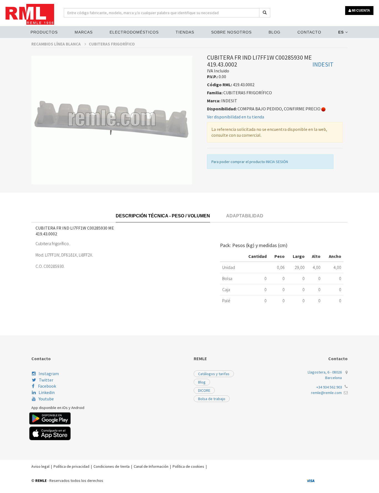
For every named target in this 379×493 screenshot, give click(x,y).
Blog (275, 32)
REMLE (41, 480)
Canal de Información (151, 466)
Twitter (46, 380)
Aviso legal (40, 466)
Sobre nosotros (231, 32)
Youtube (46, 398)
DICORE (204, 390)
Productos (44, 32)
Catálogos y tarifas (213, 373)
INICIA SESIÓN (277, 161)
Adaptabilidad (244, 216)
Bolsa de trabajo (211, 398)
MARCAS (84, 32)
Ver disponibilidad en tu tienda (235, 117)
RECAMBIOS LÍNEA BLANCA (56, 44)
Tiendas (185, 32)
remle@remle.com (326, 392)
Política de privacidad (71, 466)
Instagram (49, 373)
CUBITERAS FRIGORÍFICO (112, 44)
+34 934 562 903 (329, 387)
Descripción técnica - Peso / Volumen (163, 216)
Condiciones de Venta (112, 466)
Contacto (309, 32)
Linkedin (47, 392)
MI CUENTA (360, 10)
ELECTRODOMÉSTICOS (134, 32)
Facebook (46, 386)
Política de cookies (188, 466)
